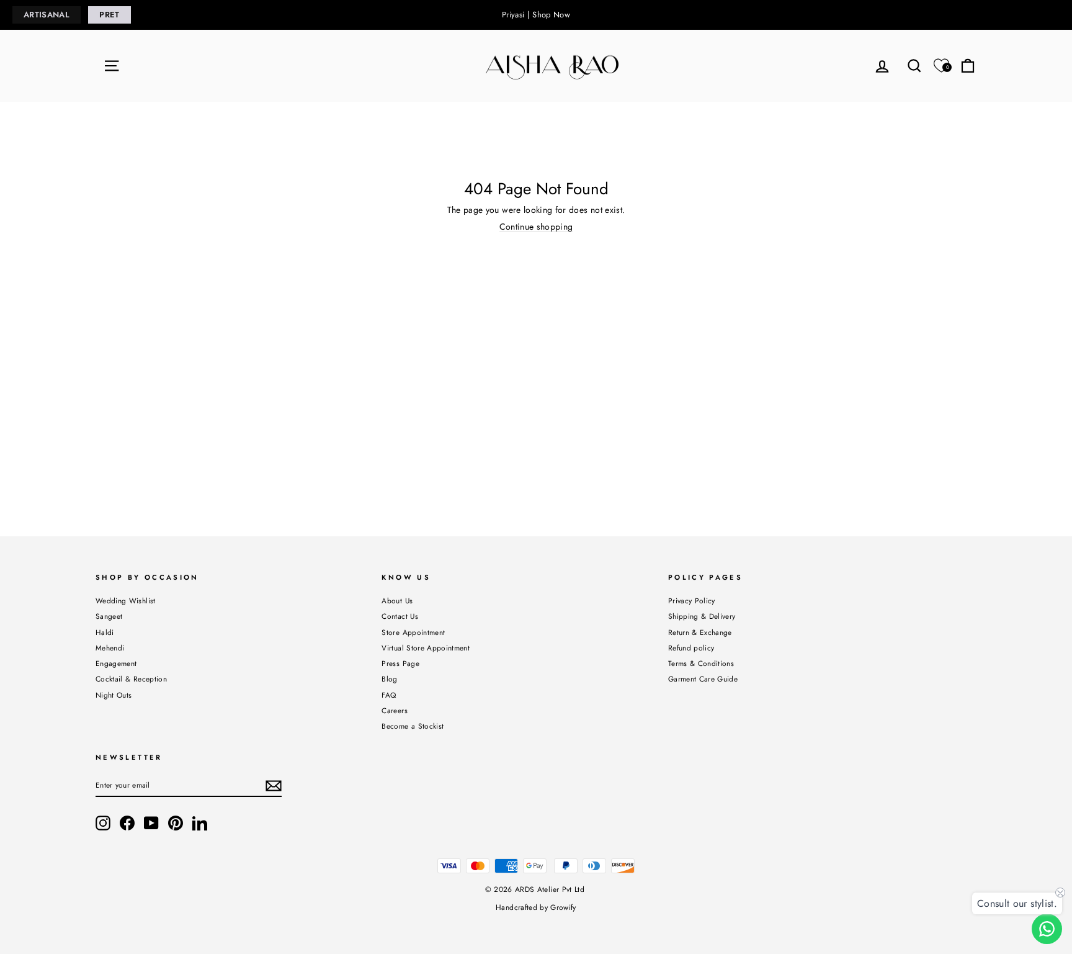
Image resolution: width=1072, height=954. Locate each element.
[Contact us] (1047, 929)
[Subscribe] (274, 785)
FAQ (389, 695)
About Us (397, 600)
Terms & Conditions (701, 663)
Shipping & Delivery (702, 616)
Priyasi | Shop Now (536, 14)
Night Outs (114, 695)
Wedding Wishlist (126, 600)
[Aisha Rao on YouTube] (151, 823)
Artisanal (46, 14)
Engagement (116, 663)
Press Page (400, 663)
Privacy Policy (691, 600)
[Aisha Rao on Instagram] (103, 823)
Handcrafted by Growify (536, 907)
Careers (394, 710)
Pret (109, 14)
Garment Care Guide (703, 678)
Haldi (105, 632)
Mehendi (110, 647)
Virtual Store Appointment (426, 647)
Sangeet (109, 616)
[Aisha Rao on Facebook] (127, 823)
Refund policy (691, 647)
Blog (389, 678)
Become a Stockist (413, 726)
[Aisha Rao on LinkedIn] (199, 823)
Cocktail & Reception (131, 678)
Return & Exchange (700, 632)
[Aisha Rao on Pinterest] (175, 823)
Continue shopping (536, 227)
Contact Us (400, 616)
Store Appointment (413, 632)
